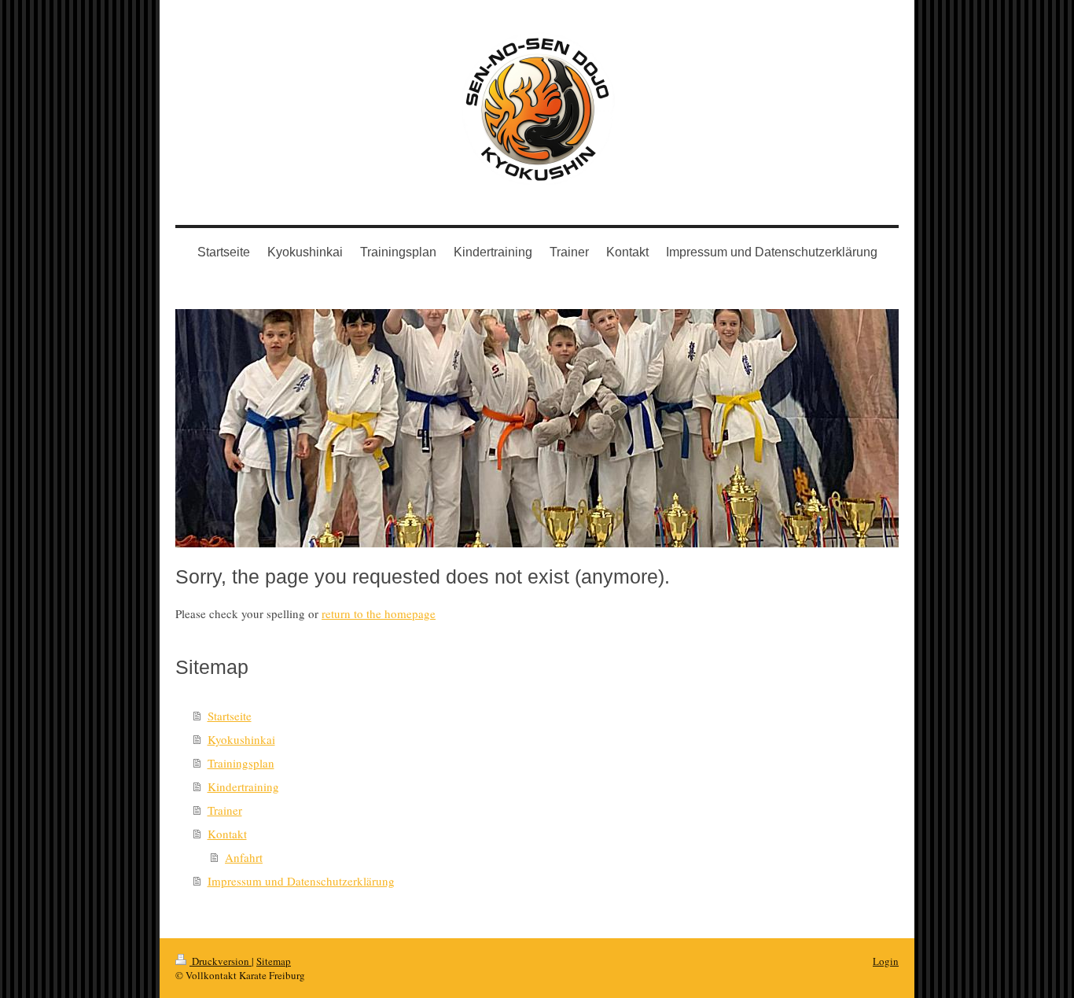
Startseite (230, 716)
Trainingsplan (241, 763)
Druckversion (220, 961)
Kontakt (227, 833)
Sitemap (273, 961)
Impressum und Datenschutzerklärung (301, 881)
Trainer (225, 810)
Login (886, 961)
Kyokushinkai (241, 739)
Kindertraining (243, 786)
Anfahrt (244, 857)
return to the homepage (379, 613)
